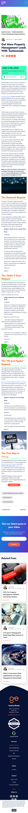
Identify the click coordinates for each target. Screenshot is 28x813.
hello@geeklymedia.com (14, 715)
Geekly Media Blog (17, 32)
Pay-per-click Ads (14, 750)
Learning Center (6, 32)
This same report (6, 96)
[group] (14, 77)
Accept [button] (14, 810)
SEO (14, 753)
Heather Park (9, 39)
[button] (4, 77)
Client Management (7, 502)
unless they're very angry (9, 464)
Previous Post (6, 509)
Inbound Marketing (14, 748)
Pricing (14, 782)
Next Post (23, 509)
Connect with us (18, 2)
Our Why (14, 769)
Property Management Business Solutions (13, 34)
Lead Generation (7, 497)
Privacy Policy (11, 807)
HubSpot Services (14, 745)
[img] (21, 77)
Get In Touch (14, 779)
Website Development (14, 756)
